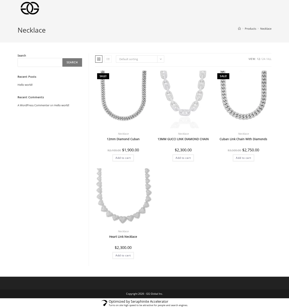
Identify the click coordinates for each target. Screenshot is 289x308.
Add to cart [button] (123, 158)
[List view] (108, 59)
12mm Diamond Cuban (123, 139)
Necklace (265, 28)
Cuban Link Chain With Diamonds (243, 139)
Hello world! (25, 85)
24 (263, 59)
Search (22, 55)
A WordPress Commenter (34, 105)
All (269, 59)
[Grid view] (98, 59)
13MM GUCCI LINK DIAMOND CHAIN (183, 139)
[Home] (239, 28)
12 (258, 59)
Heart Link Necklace (123, 237)
